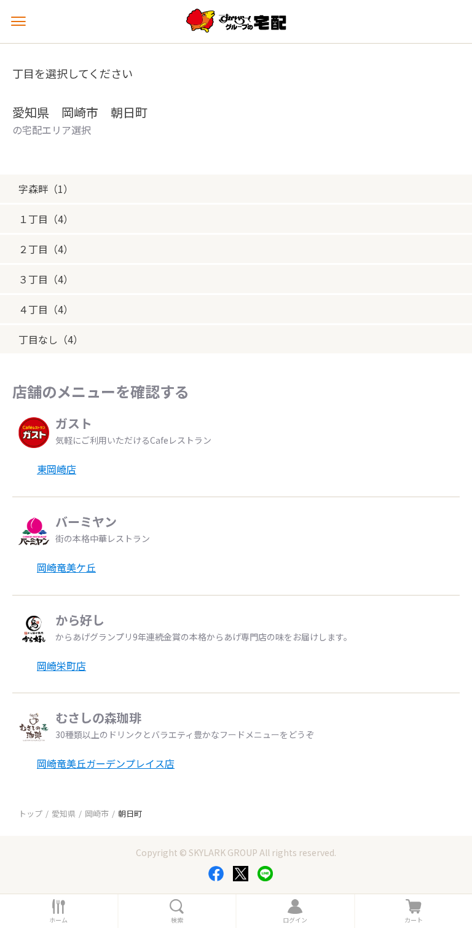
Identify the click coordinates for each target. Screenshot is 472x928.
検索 (177, 920)
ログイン (295, 920)
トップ (30, 813)
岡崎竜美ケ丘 (66, 567)
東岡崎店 (56, 469)
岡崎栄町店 (61, 665)
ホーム (58, 920)
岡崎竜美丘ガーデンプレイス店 (106, 763)
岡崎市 (97, 813)
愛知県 (64, 813)
